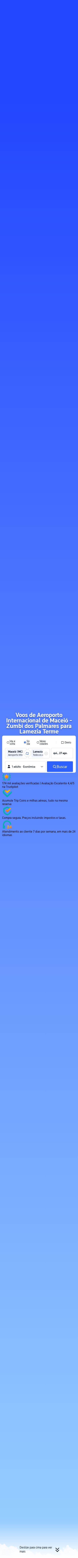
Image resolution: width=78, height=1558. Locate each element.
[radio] (13, 742)
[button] (72, 4)
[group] (16, 753)
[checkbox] (66, 742)
